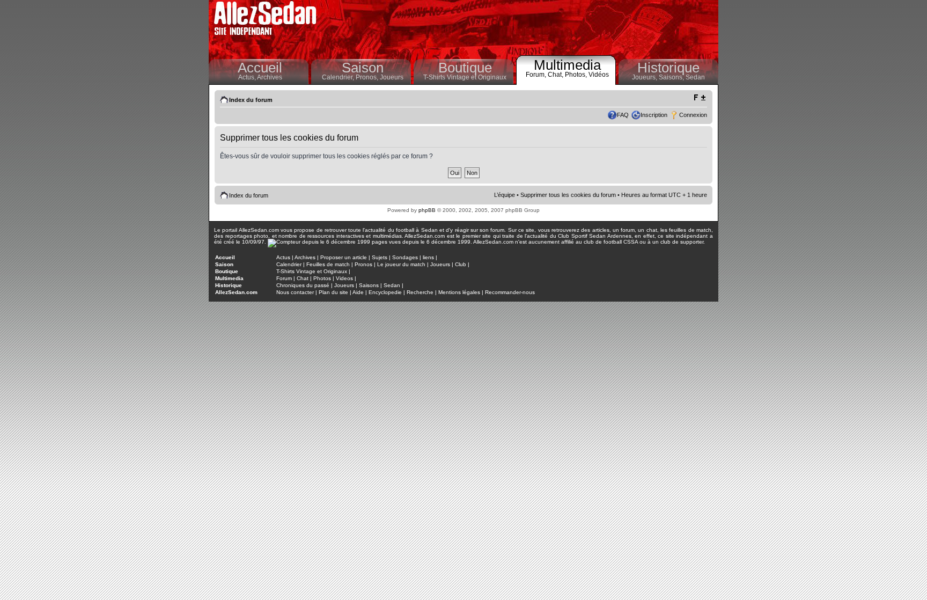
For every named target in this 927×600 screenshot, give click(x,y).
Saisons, (672, 77)
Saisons (369, 285)
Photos (322, 278)
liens (428, 257)
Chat (302, 278)
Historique (668, 67)
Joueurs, (645, 77)
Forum (284, 278)
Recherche (420, 292)
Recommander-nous (510, 292)
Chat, (556, 74)
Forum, (537, 74)
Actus (283, 257)
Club (460, 264)
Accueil (260, 67)
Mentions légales (459, 292)
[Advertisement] (520, 27)
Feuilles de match (328, 264)
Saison (363, 67)
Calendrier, (339, 77)
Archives (269, 77)
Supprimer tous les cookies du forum (568, 195)
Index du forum (251, 100)
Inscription (654, 115)
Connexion (693, 115)
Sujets (379, 257)
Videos (344, 278)
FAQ (623, 115)
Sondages (405, 257)
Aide (358, 292)
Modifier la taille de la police (699, 98)
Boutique (465, 67)
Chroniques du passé (302, 285)
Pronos (363, 264)
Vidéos (598, 74)
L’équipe (504, 195)
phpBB (427, 210)
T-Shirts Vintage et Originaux (464, 77)
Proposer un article (343, 257)
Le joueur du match (401, 264)
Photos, (576, 74)
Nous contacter (295, 292)
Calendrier (288, 264)
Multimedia (567, 65)
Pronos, (368, 77)
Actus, (247, 77)
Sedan (695, 77)
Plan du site (333, 292)
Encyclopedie (385, 292)
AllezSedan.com (236, 292)
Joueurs (391, 77)
